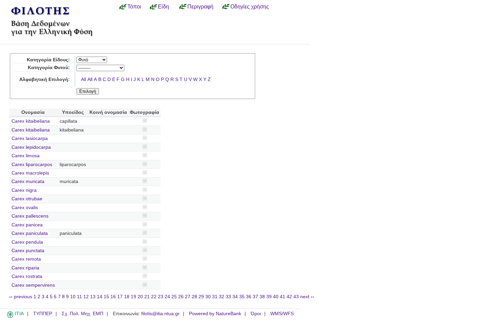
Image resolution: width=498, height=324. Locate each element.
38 (262, 296)
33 (228, 296)
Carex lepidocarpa (31, 147)
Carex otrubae (27, 198)
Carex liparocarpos (32, 164)
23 (160, 296)
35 (242, 296)
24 (167, 296)
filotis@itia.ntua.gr (160, 313)
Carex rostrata (27, 276)
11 (79, 296)
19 (133, 296)
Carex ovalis (25, 207)
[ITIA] (10, 316)
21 (147, 296)
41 (282, 296)
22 (154, 296)
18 (126, 296)
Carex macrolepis (30, 173)
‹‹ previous (20, 296)
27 (187, 296)
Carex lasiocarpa (30, 138)
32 (221, 296)
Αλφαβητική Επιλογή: (44, 79)
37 (255, 296)
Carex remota (26, 259)
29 (201, 296)
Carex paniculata (30, 233)
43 (296, 296)
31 (214, 296)
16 (113, 296)
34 (235, 296)
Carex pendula (27, 242)
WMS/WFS (282, 313)
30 (208, 296)
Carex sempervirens (33, 285)
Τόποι (134, 6)
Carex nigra (24, 190)
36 (248, 296)
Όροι (256, 313)
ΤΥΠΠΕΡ (42, 313)
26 (181, 296)
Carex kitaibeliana (31, 121)
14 (99, 296)
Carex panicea (27, 224)
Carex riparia (25, 267)
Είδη (163, 6)
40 (275, 296)
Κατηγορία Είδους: (48, 59)
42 (289, 296)
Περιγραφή (200, 6)
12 (86, 296)
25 (174, 296)
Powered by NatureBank (215, 313)
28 (194, 296)
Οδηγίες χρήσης (249, 6)
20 (140, 296)
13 (93, 296)
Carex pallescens (30, 216)
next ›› (307, 296)
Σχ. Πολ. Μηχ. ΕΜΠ (82, 313)
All (83, 79)
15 (106, 296)
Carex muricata (28, 181)
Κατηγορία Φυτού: (49, 67)
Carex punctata (28, 250)
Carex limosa (26, 155)
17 (120, 296)
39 (269, 296)
